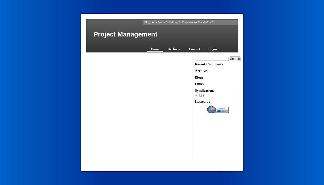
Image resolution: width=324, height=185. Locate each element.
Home (155, 49)
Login (212, 49)
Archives (174, 49)
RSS (201, 95)
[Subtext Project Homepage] (218, 112)
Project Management (125, 34)
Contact (194, 49)
